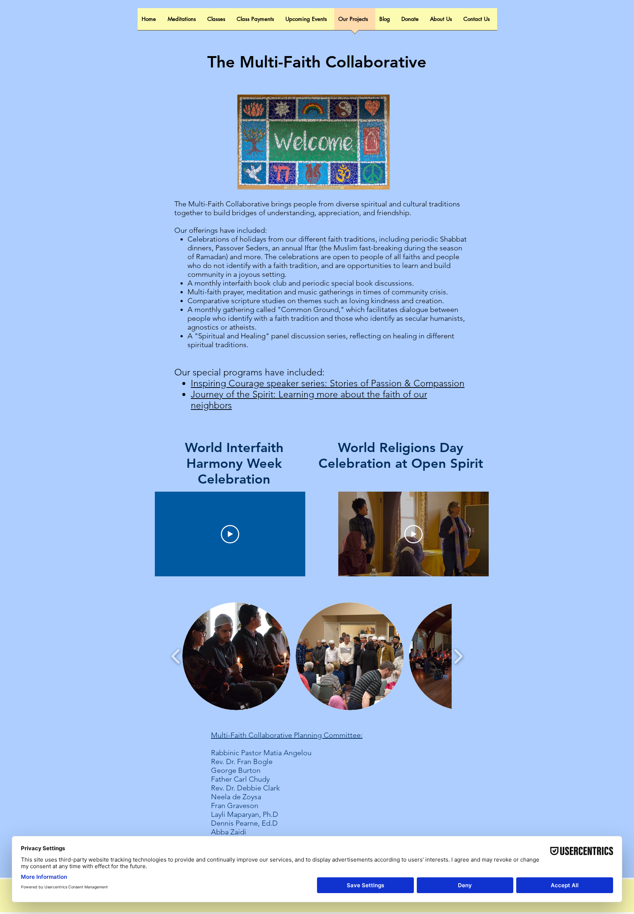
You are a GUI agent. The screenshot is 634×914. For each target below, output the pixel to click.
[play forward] (458, 656)
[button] (236, 656)
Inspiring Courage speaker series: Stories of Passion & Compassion (327, 383)
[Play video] (230, 534)
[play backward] (176, 656)
